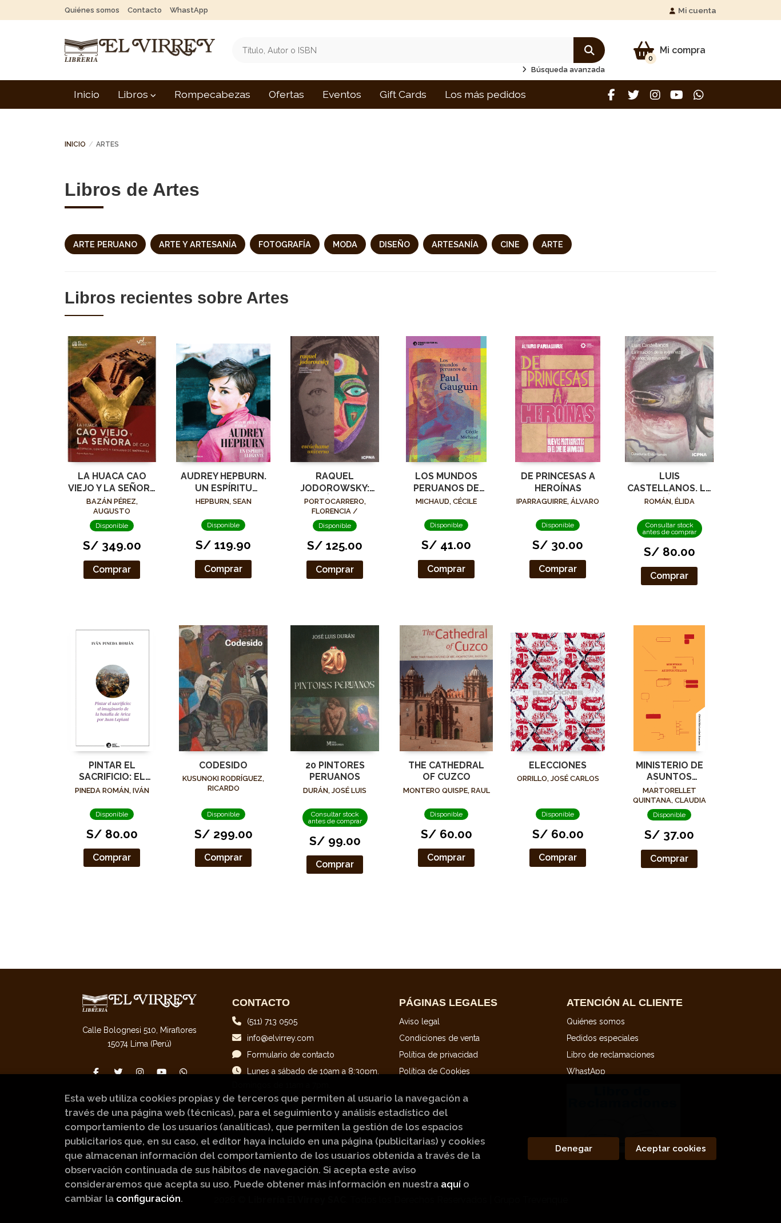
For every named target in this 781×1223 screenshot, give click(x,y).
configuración (148, 1198)
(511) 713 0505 (272, 1021)
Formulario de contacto (290, 1054)
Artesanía (455, 244)
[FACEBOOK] (611, 94)
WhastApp (189, 10)
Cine (510, 244)
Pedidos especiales (603, 1038)
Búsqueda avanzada (567, 69)
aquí (451, 1184)
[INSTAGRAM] (654, 94)
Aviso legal (419, 1021)
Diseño (394, 244)
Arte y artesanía (198, 244)
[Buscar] (589, 50)
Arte (552, 244)
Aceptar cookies (671, 1148)
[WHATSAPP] (698, 94)
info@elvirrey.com (280, 1038)
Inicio (75, 144)
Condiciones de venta (439, 1038)
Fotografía (284, 244)
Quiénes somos (92, 10)
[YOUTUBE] (676, 94)
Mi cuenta (697, 10)
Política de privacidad (438, 1054)
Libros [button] (134, 94)
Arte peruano (105, 244)
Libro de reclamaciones (611, 1054)
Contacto (144, 10)
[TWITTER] (633, 94)
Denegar (573, 1148)
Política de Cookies (434, 1071)
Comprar (112, 569)
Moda (345, 244)
